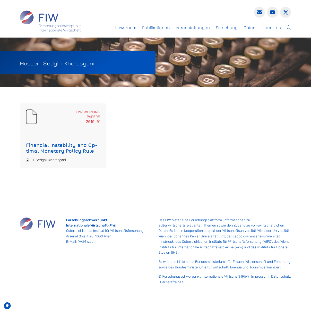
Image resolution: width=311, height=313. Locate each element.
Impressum (259, 276)
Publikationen (156, 27)
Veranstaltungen (193, 27)
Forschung (227, 27)
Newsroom (125, 27)
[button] (289, 27)
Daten (249, 27)
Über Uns (271, 27)
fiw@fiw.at (85, 242)
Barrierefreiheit (171, 282)
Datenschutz (281, 276)
